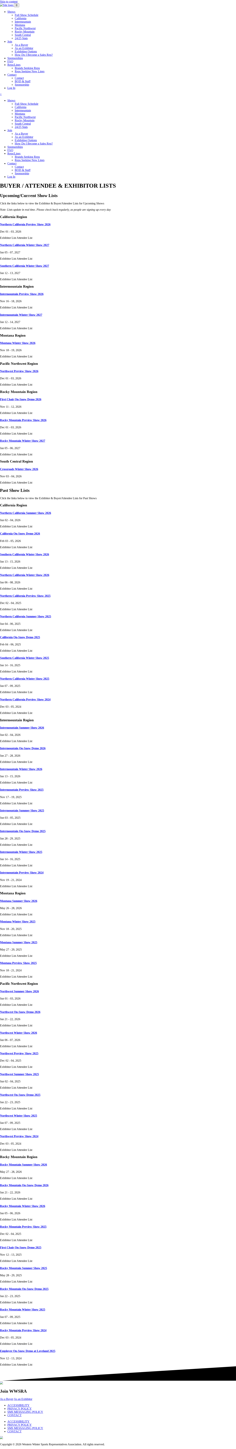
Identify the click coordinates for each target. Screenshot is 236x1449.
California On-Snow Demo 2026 (20, 533)
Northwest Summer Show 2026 (19, 991)
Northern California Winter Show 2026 (24, 575)
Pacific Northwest (25, 28)
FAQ (10, 61)
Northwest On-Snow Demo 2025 (20, 1094)
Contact (11, 74)
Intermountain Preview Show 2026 (22, 294)
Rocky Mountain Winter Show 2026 (22, 1206)
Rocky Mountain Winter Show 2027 (22, 440)
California (20, 18)
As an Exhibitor (24, 48)
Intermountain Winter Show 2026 (21, 769)
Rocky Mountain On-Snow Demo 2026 (24, 1185)
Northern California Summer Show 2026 (25, 512)
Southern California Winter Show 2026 (24, 554)
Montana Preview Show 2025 (18, 963)
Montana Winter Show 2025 (17, 921)
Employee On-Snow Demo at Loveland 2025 (27, 1351)
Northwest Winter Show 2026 (18, 1032)
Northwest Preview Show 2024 (19, 1136)
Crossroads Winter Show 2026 (19, 469)
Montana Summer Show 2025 (18, 942)
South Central (23, 34)
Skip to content (9, 1)
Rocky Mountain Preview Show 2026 (23, 420)
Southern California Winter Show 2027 (24, 265)
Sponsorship (22, 84)
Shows (11, 11)
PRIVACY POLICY (19, 1408)
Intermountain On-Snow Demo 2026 (23, 748)
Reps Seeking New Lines (29, 71)
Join (9, 41)
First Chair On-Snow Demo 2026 (20, 399)
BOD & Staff (22, 81)
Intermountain (23, 21)
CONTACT (14, 1415)
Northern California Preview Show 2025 (25, 595)
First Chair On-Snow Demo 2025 (20, 1247)
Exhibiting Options (26, 51)
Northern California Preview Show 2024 (25, 699)
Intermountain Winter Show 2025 (21, 851)
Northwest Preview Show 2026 (19, 371)
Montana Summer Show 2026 (18, 900)
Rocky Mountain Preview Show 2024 (23, 1330)
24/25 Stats (21, 38)
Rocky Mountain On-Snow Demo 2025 (24, 1288)
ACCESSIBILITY (18, 1405)
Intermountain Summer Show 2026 (22, 727)
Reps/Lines (13, 64)
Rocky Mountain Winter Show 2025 (22, 1309)
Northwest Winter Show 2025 (18, 1115)
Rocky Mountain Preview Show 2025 (23, 1226)
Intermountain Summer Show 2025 (22, 810)
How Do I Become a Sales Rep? (34, 54)
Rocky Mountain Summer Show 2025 (23, 1268)
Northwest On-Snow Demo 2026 (20, 1012)
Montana (20, 25)
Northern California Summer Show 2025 (25, 616)
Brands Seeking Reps (27, 68)
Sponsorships (15, 58)
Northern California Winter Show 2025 (24, 678)
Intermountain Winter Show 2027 (21, 314)
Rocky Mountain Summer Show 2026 (23, 1164)
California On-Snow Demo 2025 (20, 637)
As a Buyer (21, 44)
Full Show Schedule (26, 15)
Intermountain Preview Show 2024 (22, 872)
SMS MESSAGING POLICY (25, 1411)
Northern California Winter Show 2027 (24, 245)
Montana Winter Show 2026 (17, 343)
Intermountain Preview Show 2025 (22, 789)
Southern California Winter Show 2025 (24, 657)
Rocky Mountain (24, 31)
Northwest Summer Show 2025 (19, 1074)
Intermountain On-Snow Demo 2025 (23, 831)
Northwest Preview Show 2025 (19, 1053)
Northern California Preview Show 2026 (25, 224)
